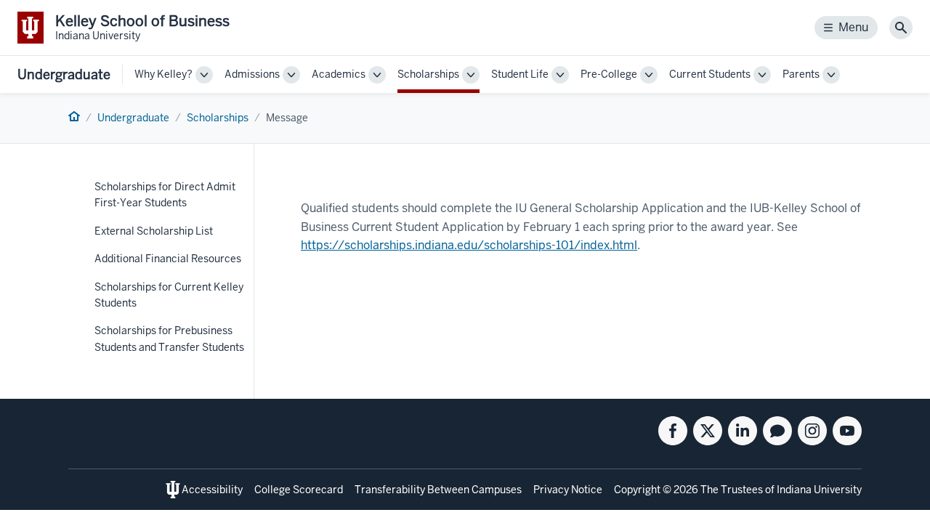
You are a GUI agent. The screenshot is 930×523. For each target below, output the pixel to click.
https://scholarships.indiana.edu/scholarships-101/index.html (469, 245)
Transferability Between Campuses (438, 489)
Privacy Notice (567, 489)
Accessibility (212, 489)
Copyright (637, 489)
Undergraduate (63, 74)
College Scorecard (298, 489)
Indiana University (819, 489)
